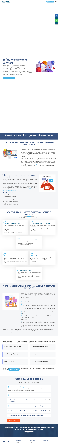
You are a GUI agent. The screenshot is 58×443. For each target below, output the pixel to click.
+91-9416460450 (50, 1)
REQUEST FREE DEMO (9, 77)
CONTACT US (29, 433)
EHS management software (38, 164)
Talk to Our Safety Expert (13, 420)
